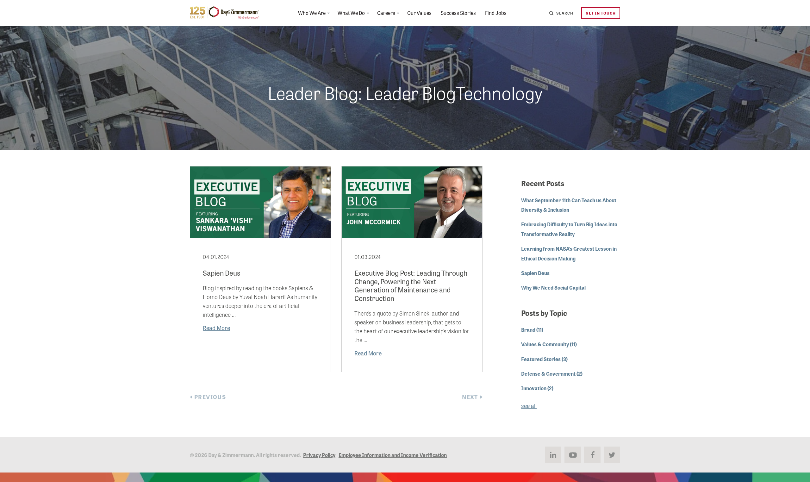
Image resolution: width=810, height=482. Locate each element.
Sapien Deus (535, 273)
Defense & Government (552, 373)
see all (529, 405)
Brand (532, 329)
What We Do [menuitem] (351, 12)
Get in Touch (601, 13)
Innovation (537, 388)
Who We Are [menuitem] (312, 12)
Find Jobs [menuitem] (496, 12)
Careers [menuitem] (386, 12)
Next (470, 396)
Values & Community (549, 344)
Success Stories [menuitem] (458, 12)
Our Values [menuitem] (419, 12)
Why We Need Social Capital (553, 287)
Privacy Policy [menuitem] (319, 455)
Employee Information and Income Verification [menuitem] (393, 455)
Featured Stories (544, 359)
